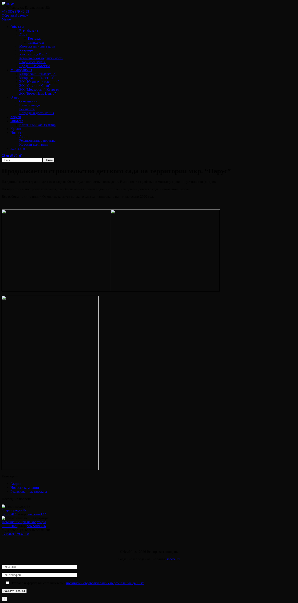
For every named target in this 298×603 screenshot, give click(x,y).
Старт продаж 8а (14, 510)
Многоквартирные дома (37, 46)
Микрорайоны (21, 70)
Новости (16, 133)
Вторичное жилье (32, 62)
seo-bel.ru (173, 559)
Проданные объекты (34, 66)
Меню (6, 19)
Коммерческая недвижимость (41, 58)
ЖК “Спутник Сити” (35, 85)
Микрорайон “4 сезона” (37, 78)
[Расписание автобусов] (3, 156)
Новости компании (33, 144)
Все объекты (28, 30)
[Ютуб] (11, 156)
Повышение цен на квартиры (24, 522)
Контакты (17, 148)
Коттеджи (35, 38)
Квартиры (26, 50)
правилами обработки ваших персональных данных (105, 583)
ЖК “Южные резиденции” (39, 81)
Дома (23, 34)
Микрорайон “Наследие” (38, 74)
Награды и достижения (36, 113)
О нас (14, 97)
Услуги (15, 117)
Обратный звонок (15, 15)
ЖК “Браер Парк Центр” (37, 93)
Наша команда (30, 105)
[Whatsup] (15, 156)
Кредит (15, 129)
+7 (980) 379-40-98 (15, 11)
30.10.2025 (9, 526)
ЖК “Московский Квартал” (39, 89)
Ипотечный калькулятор (37, 125)
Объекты (17, 27)
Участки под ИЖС (33, 54)
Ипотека (16, 121)
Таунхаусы (36, 42)
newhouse (34, 514)
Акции (24, 136)
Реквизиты (27, 109)
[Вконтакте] (7, 156)
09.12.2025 (9, 514)
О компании (28, 101)
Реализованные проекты (37, 140)
